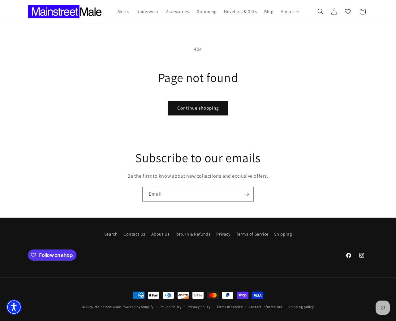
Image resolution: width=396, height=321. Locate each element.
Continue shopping (198, 108)
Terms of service (230, 307)
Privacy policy (199, 307)
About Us (160, 234)
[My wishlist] (348, 11)
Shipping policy (301, 307)
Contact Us (134, 234)
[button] (289, 11)
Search (111, 234)
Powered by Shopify (137, 307)
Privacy (223, 234)
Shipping (283, 234)
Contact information (265, 307)
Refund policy (171, 307)
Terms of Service (252, 234)
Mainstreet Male (108, 307)
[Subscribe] (246, 194)
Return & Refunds (193, 234)
